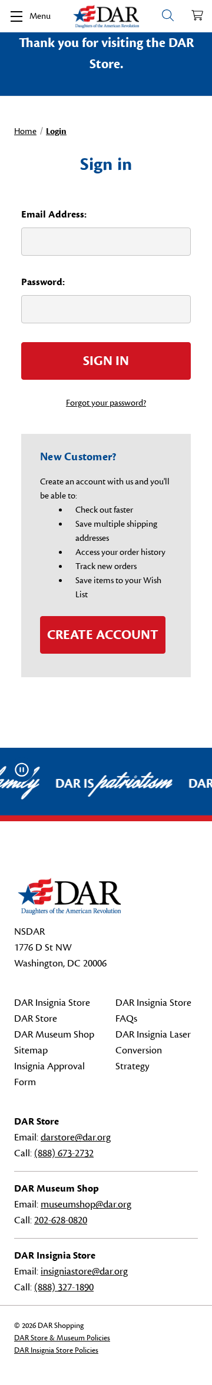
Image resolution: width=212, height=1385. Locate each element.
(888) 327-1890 (64, 1287)
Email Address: (54, 214)
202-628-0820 (60, 1220)
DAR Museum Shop (54, 1034)
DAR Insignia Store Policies (56, 1350)
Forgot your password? (106, 403)
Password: (43, 282)
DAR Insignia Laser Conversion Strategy (153, 1050)
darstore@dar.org (76, 1137)
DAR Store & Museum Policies (62, 1338)
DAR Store (35, 1018)
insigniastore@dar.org (84, 1271)
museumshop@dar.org (86, 1204)
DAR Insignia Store (52, 1002)
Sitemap (31, 1050)
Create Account (102, 635)
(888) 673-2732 (64, 1153)
